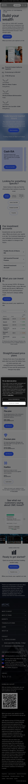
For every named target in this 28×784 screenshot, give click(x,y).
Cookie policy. (11, 395)
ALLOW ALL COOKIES (14, 403)
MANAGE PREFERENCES (14, 399)
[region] (14, 392)
